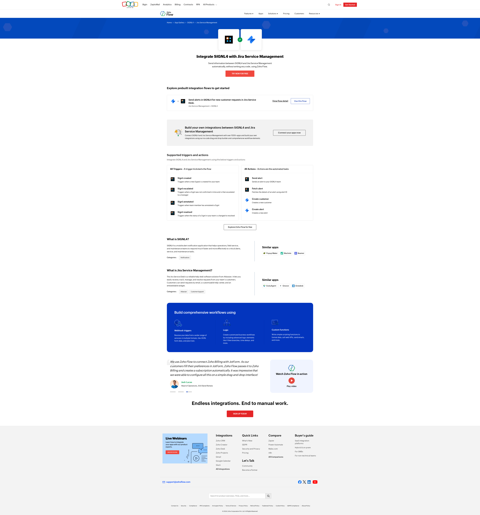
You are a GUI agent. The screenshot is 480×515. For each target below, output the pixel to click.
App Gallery (179, 23)
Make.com (273, 449)
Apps (260, 13)
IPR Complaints (205, 506)
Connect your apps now (289, 133)
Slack (218, 465)
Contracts (188, 4)
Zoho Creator (221, 445)
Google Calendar (223, 461)
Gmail (218, 457)
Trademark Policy (267, 506)
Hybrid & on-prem (303, 447)
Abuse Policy (306, 506)
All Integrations (223, 469)
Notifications (185, 257)
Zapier (271, 441)
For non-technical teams (305, 456)
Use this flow (300, 101)
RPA (198, 4)
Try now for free (240, 74)
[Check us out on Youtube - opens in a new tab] (315, 482)
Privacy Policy (243, 506)
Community (247, 466)
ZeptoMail (155, 4)
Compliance (193, 506)
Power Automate (275, 445)
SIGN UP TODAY (240, 414)
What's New (247, 441)
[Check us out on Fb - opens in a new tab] (300, 482)
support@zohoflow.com (178, 482)
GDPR (244, 445)
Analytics (167, 4)
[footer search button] (268, 496)
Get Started (350, 5)
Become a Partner (250, 470)
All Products (208, 4)
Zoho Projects (222, 453)
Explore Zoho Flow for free (240, 227)
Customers (299, 13)
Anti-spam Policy (217, 506)
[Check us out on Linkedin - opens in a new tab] (309, 482)
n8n (270, 453)
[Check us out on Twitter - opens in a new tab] (304, 482)
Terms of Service (231, 506)
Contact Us (174, 506)
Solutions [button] (272, 13)
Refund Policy (254, 506)
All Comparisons (275, 457)
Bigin (144, 4)
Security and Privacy (251, 449)
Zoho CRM (220, 441)
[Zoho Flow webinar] (185, 448)
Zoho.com (130, 5)
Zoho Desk (220, 449)
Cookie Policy (280, 506)
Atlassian (184, 292)
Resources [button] (313, 13)
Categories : (172, 257)
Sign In (338, 5)
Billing (177, 4)
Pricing (286, 13)
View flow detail (280, 101)
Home (169, 23)
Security (183, 506)
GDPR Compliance (293, 506)
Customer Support (197, 292)
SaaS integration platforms (302, 442)
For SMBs (299, 451)
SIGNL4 (190, 23)
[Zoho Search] (329, 5)
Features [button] (248, 13)
